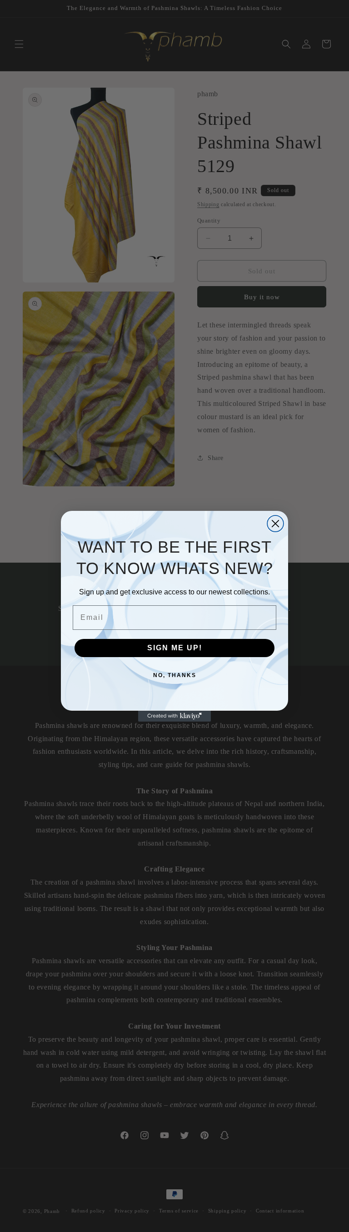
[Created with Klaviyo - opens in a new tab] (174, 716)
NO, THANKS (174, 675)
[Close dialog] (275, 523)
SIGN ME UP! (174, 648)
